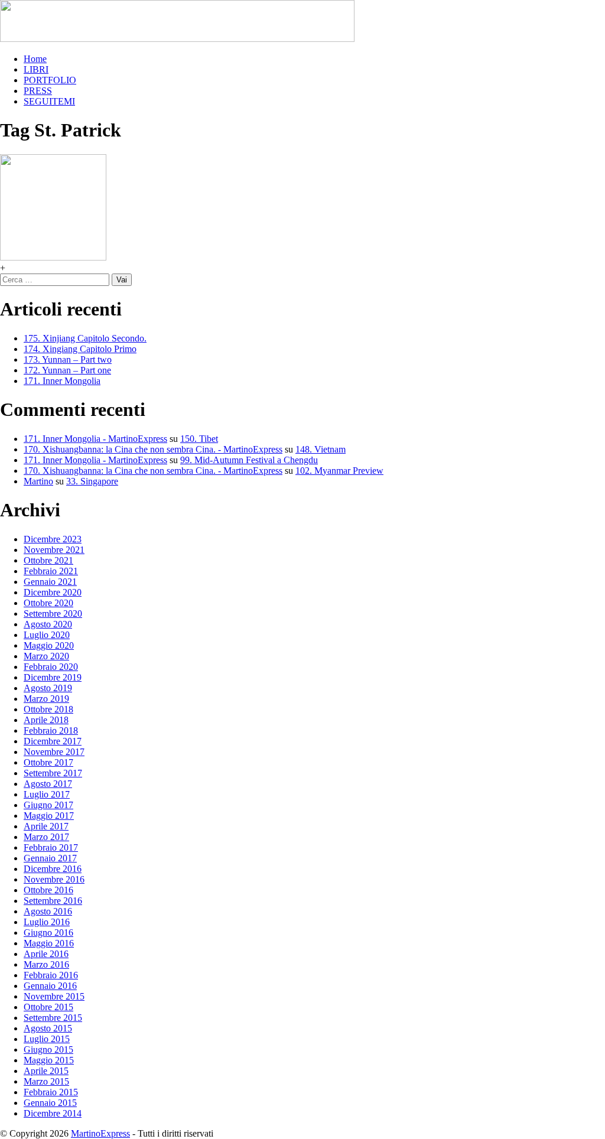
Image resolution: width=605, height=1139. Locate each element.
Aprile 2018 (46, 720)
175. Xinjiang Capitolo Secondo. (85, 338)
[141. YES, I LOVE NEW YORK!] (53, 257)
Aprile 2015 (46, 1071)
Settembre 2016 (53, 901)
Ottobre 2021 (48, 560)
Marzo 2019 (46, 699)
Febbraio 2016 (51, 975)
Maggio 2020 (49, 645)
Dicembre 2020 (53, 592)
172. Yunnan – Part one (67, 370)
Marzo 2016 (46, 964)
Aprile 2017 (46, 826)
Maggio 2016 (49, 943)
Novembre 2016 (54, 879)
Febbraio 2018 (51, 730)
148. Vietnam (320, 449)
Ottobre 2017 (48, 762)
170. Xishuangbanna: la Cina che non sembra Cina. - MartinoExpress (153, 449)
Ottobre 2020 (48, 603)
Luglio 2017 (47, 794)
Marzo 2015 (46, 1081)
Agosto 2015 (48, 1028)
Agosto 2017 (48, 784)
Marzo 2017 (46, 837)
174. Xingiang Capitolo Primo (80, 349)
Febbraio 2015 (51, 1092)
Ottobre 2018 (48, 709)
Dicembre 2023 (53, 539)
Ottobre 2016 (48, 890)
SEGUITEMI (49, 101)
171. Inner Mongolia (62, 381)
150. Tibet (199, 439)
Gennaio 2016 (50, 986)
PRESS (38, 91)
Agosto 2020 (48, 624)
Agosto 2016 (48, 911)
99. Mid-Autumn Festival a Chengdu (249, 460)
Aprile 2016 (46, 954)
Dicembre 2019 (53, 677)
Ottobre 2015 (48, 1007)
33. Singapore (92, 481)
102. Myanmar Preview (339, 471)
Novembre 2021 (54, 550)
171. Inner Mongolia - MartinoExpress (95, 439)
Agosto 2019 (48, 688)
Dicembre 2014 (53, 1113)
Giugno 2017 (48, 805)
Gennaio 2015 (50, 1103)
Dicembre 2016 (53, 869)
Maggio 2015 (49, 1060)
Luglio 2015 (47, 1039)
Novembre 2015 (54, 996)
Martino (38, 481)
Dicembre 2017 (53, 741)
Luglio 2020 (47, 635)
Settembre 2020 (53, 613)
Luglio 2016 (47, 922)
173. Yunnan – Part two (68, 359)
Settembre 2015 (53, 1018)
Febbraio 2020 (51, 667)
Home (35, 59)
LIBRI (36, 69)
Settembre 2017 (53, 773)
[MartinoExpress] (177, 39)
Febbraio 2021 (51, 571)
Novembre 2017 (54, 752)
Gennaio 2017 (50, 858)
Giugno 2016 (48, 933)
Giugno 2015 (48, 1049)
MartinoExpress (100, 1133)
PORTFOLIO (50, 80)
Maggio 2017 (49, 816)
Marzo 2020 (46, 656)
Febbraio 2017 (51, 847)
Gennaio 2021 (50, 582)
